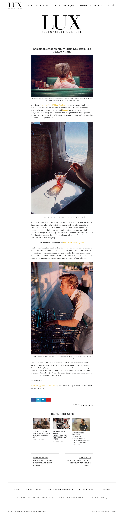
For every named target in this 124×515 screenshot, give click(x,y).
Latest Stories (42, 5)
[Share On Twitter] (38, 400)
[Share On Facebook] (33, 400)
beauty (65, 110)
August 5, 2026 (58, 441)
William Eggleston (60, 105)
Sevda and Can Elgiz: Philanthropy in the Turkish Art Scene (60, 435)
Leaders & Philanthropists (63, 5)
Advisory (98, 5)
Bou (114, 511)
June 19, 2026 (76, 444)
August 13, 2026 (38, 439)
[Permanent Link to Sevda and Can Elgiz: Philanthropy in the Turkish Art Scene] (61, 429)
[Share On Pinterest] (48, 400)
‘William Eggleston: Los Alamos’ (44, 386)
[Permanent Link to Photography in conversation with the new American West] (41, 429)
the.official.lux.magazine (73, 243)
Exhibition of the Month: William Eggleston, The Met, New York (62, 50)
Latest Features (84, 5)
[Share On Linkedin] (43, 400)
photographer (45, 105)
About (30, 5)
